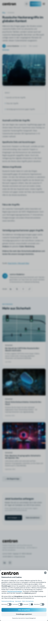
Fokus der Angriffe (12, 103)
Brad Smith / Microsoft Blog (18, 263)
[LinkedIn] (4, 562)
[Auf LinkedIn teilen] (10, 289)
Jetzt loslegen (12, 518)
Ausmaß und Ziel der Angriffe (15, 97)
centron (9, 4)
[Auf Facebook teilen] (23, 289)
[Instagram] (10, 562)
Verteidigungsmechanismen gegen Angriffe (20, 109)
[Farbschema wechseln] (26, 3)
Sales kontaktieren (33, 518)
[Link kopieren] (29, 289)
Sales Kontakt (35, 4)
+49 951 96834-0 (7, 557)
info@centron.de (19, 557)
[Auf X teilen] (16, 289)
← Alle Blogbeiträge (12, 479)
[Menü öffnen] (44, 4)
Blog (3, 13)
